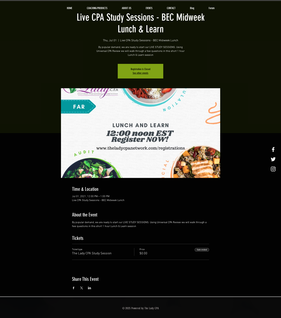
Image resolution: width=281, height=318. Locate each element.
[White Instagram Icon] (273, 169)
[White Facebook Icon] (273, 149)
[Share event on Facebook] (73, 288)
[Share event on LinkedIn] (89, 288)
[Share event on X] (81, 288)
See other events (140, 73)
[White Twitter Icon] (273, 159)
